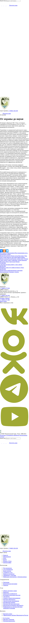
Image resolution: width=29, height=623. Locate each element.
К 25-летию (6, 618)
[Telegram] (7, 250)
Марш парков (21, 257)
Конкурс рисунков (12, 257)
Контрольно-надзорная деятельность (13, 605)
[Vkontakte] (1, 250)
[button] (0, 2)
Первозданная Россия (6, 258)
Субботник (14, 260)
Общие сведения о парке (10, 590)
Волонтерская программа (10, 583)
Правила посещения (8, 574)
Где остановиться (8, 569)
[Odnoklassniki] (4, 250)
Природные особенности (10, 593)
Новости (5, 555)
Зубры (5, 257)
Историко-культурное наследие (11, 595)
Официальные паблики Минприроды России (15, 615)
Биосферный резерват (9, 602)
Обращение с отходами (9, 575)
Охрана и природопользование (11, 598)
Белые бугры (3, 256)
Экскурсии (12, 261)
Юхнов (17, 261)
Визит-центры (7, 571)
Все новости (3, 253)
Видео (9, 256)
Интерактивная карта (9, 621)
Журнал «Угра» (7, 561)
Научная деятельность (9, 599)
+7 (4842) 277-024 (5, 288)
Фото (7, 261)
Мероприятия (11, 253)
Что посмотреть (7, 568)
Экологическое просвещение (11, 601)
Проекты (5, 585)
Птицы (26, 258)
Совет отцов (3, 260)
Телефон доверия (4, 298)
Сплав (9, 260)
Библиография (7, 562)
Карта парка (3, 301)
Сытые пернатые (22, 260)
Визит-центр (14, 256)
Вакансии (6, 592)
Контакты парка (7, 613)
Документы (6, 596)
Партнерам (6, 582)
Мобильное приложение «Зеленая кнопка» (15, 576)
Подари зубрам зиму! (18, 258)
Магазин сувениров (8, 619)
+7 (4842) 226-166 (13, 110)
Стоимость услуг (8, 572)
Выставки (21, 256)
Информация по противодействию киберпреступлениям (12, 607)
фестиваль (3, 261)
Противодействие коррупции (11, 604)
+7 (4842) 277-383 (5, 300)
